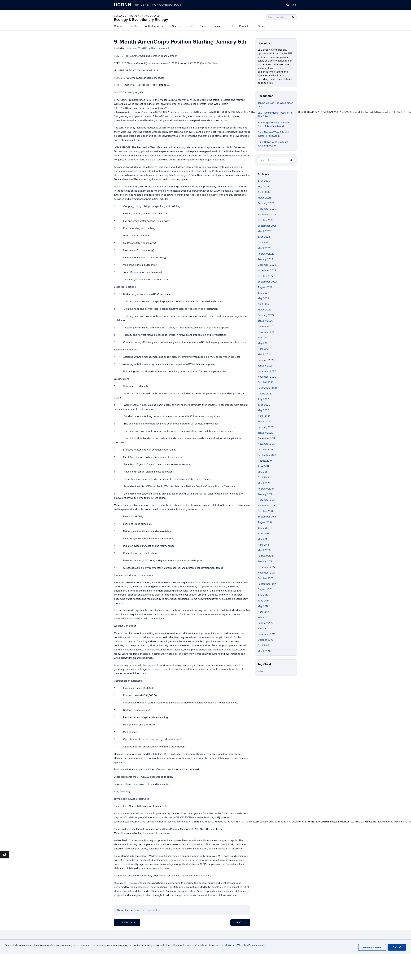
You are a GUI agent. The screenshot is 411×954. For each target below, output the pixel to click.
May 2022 (263, 298)
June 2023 (264, 236)
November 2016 (266, 634)
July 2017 (263, 595)
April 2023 (264, 242)
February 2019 (266, 488)
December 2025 (267, 209)
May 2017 (263, 606)
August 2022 (265, 287)
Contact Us (245, 26)
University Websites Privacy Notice (245, 945)
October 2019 (265, 449)
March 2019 (264, 483)
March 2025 (264, 231)
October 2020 (266, 382)
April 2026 (264, 192)
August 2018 (265, 522)
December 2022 (267, 264)
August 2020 (265, 393)
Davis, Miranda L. (160, 48)
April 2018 (263, 544)
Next (240, 922)
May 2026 (263, 186)
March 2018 (264, 550)
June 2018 (263, 533)
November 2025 (267, 214)
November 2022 (267, 270)
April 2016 (263, 645)
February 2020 (266, 427)
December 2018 (266, 500)
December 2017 (266, 567)
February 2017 (265, 623)
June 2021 (263, 337)
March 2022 (264, 309)
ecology (260, 671)
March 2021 (264, 354)
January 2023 (265, 259)
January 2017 (265, 628)
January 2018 (265, 561)
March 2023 (264, 248)
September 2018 (267, 516)
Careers (204, 26)
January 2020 (265, 432)
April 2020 (264, 416)
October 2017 (265, 578)
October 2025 (265, 220)
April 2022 (264, 304)
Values (218, 26)
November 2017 (266, 572)
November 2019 (266, 444)
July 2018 (263, 528)
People (133, 26)
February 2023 (266, 253)
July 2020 (263, 399)
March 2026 (264, 197)
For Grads (173, 26)
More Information (372, 947)
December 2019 (266, 438)
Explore (189, 26)
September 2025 (267, 225)
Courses (118, 26)
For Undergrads (152, 26)
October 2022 (265, 276)
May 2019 (263, 472)
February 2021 (266, 360)
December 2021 (266, 326)
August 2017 (264, 589)
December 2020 (267, 371)
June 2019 (263, 466)
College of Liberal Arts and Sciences (137, 16)
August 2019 (265, 460)
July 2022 (263, 293)
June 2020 (264, 404)
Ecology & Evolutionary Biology (141, 19)
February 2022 (266, 315)
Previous (127, 922)
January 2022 (265, 320)
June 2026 (264, 181)
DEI (231, 26)
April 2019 (263, 477)
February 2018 (266, 555)
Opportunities (152, 910)
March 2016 (264, 651)
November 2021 (266, 332)
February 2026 (266, 203)
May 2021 (263, 343)
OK (395, 947)
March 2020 (264, 421)
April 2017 (263, 612)
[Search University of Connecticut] (287, 4)
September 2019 (267, 455)
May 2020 (263, 410)
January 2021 (265, 365)
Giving (261, 26)
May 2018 (263, 539)
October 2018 (265, 511)
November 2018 (266, 505)
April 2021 (263, 348)
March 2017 (264, 617)
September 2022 (267, 281)
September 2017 (267, 584)
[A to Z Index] (294, 4)
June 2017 (263, 600)
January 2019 (265, 494)
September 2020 (267, 388)
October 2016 (265, 639)
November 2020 (267, 376)
